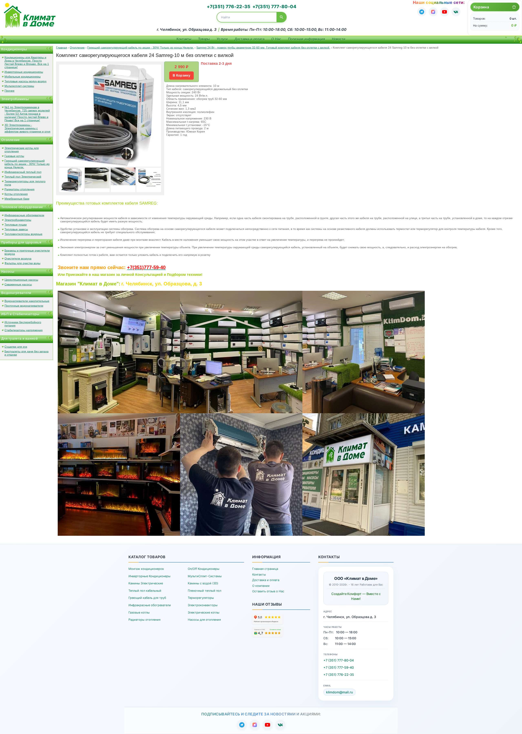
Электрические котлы (203, 612)
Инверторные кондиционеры (23, 72)
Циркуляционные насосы (21, 279)
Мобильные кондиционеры (22, 76)
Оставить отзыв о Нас (268, 591)
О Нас (276, 39)
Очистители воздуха (17, 258)
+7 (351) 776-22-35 (338, 675)
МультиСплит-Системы (205, 576)
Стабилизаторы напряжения (23, 330)
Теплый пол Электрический (22, 176)
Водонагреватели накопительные (26, 301)
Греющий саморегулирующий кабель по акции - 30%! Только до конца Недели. (27, 164)
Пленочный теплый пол (204, 590)
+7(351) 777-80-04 (274, 6)
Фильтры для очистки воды (22, 263)
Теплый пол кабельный (144, 590)
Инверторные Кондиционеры (149, 576)
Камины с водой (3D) (203, 583)
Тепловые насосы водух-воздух (25, 81)
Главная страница (265, 568)
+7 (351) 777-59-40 (338, 667)
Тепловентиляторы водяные (23, 234)
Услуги (222, 39)
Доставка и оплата (249, 39)
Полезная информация (306, 39)
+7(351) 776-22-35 (228, 6)
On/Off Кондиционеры (203, 568)
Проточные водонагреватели (23, 305)
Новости (338, 39)
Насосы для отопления (204, 619)
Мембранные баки (16, 198)
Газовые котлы (14, 156)
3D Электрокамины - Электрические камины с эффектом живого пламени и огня (27, 128)
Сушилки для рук (15, 346)
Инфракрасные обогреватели (24, 215)
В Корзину (181, 75)
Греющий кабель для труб (147, 597)
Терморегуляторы (201, 597)
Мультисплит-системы (19, 86)
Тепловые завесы (16, 229)
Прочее (9, 90)
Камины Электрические (145, 583)
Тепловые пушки (15, 224)
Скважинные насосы (18, 284)
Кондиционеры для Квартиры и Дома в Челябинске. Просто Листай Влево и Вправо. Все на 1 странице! (26, 62)
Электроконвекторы (203, 605)
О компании (261, 585)
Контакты (184, 39)
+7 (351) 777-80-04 (338, 660)
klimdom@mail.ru (339, 692)
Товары (204, 39)
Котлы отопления (16, 194)
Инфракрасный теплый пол (22, 172)
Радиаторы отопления (19, 189)
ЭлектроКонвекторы (17, 220)
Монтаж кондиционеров (146, 568)
